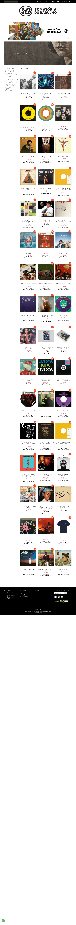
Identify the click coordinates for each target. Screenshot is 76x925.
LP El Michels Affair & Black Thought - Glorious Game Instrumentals (46, 443)
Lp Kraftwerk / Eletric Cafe (63, 125)
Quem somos (8, 89)
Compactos (11, 74)
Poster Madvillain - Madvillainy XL (63, 475)
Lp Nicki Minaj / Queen (45, 538)
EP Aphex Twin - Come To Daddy (28, 94)
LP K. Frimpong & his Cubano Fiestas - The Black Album (28, 443)
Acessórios (11, 82)
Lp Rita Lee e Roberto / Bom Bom (28, 538)
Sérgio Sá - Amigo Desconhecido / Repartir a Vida (46, 412)
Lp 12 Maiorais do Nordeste (63, 315)
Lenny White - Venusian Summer (28, 253)
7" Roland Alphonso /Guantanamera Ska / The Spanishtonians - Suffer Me (28, 126)
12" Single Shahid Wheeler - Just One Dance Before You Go (63, 221)
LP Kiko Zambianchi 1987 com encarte (46, 316)
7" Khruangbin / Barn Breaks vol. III (63, 507)
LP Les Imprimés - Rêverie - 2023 (28, 380)
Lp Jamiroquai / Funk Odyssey (46, 94)
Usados (9, 79)
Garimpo (9, 71)
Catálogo (10, 68)
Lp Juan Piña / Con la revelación (28, 157)
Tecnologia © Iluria (38, 612)
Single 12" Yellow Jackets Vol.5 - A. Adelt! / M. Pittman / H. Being (63, 189)
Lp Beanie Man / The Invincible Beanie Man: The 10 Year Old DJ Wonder (46, 507)
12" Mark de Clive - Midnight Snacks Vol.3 (63, 380)
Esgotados (10, 85)
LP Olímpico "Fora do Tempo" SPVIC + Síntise (63, 253)
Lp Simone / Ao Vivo (46, 188)
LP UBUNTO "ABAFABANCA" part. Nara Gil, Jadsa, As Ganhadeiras (28, 475)
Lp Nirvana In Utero (63, 156)
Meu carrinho (67, 1)
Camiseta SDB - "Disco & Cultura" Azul (63, 538)
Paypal (22, 595)
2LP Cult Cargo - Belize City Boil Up (46, 570)
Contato (8, 598)
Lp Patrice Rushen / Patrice (28, 315)
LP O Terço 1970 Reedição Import (46, 284)
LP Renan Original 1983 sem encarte (28, 507)
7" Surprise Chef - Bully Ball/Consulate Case (63, 411)
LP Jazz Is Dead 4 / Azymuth (46, 252)
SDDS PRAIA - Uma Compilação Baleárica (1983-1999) (28, 221)
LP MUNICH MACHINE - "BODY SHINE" (28, 348)
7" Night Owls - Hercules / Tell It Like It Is (45, 125)
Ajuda (8, 596)
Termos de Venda (11, 595)
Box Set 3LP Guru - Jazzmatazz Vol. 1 (46, 380)
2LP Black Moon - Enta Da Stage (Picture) (28, 411)
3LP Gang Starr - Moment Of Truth (28, 284)
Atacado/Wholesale (11, 592)
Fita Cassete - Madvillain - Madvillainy (63, 348)
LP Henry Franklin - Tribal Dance (46, 157)
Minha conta (55, 1)
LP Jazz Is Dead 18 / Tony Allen (63, 94)
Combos (9, 77)
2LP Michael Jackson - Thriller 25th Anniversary (46, 221)
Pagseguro (23, 594)
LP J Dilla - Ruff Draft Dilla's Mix (45, 475)
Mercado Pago (24, 596)
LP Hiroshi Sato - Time (28, 569)
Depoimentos (10, 597)
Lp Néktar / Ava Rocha (63, 569)
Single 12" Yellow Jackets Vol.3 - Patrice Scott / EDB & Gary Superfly (63, 443)
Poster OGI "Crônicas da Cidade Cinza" (46, 348)
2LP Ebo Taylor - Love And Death (28, 189)
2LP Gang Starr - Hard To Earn (63, 284)
